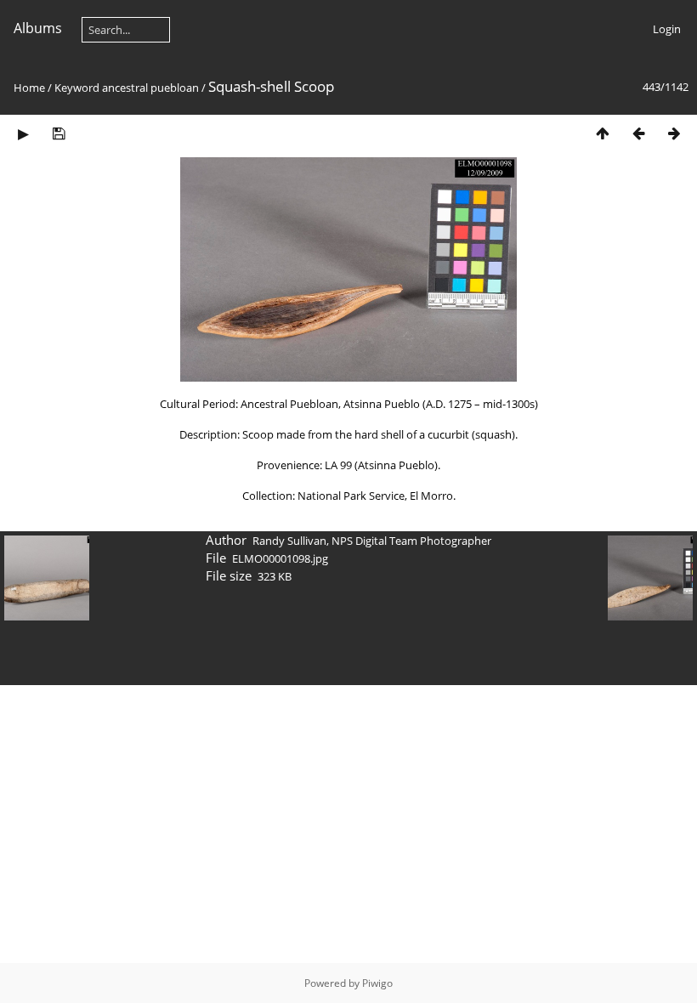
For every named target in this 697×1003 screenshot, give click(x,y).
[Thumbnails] (602, 133)
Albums (38, 28)
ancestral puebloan (150, 87)
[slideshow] (23, 133)
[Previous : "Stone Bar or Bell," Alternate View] (638, 133)
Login (667, 29)
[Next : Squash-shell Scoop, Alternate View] (674, 133)
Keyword (76, 87)
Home (29, 87)
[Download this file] (58, 133)
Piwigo (377, 983)
